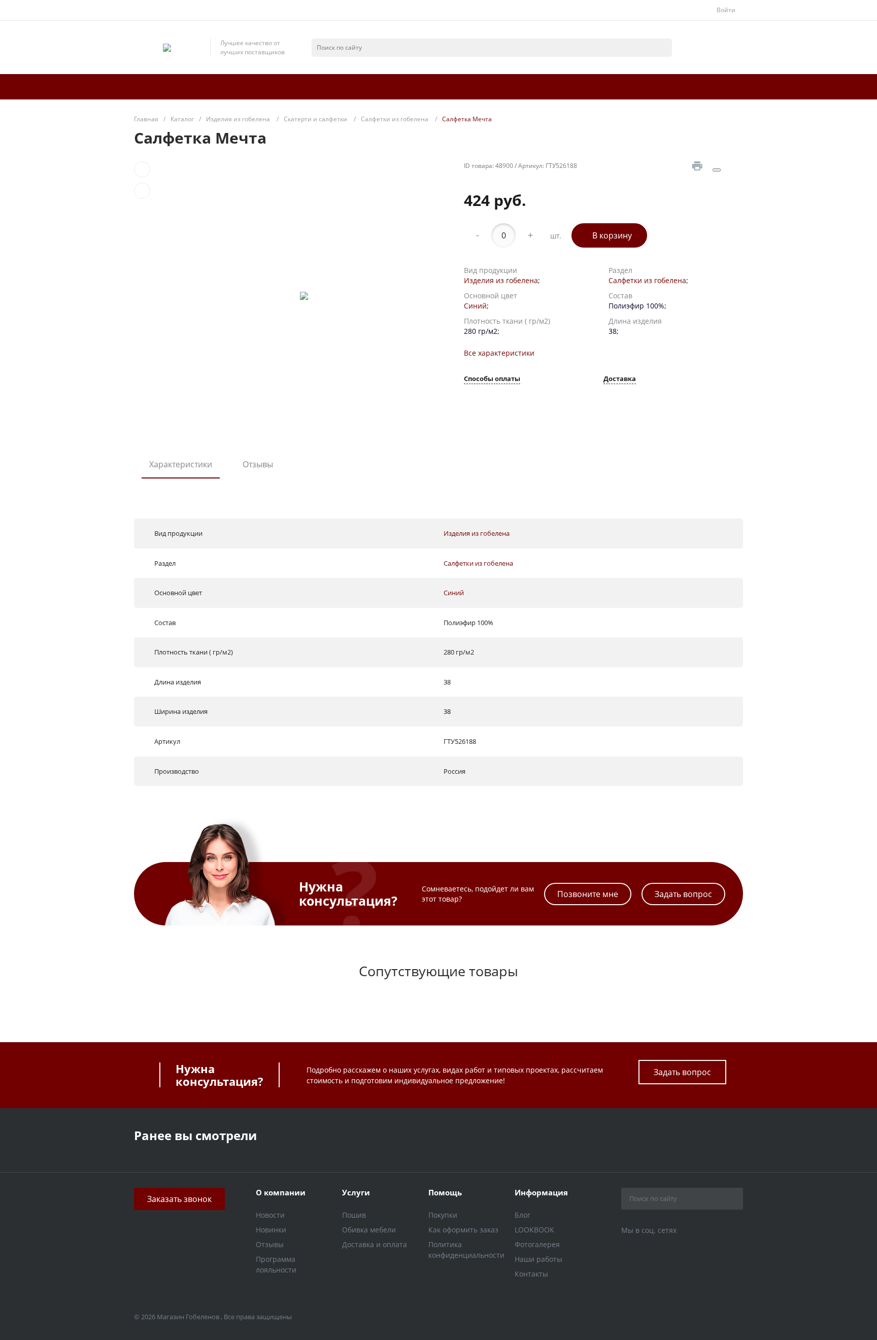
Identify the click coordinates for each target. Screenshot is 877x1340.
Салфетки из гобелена (647, 280)
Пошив (354, 1215)
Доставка (619, 379)
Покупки (442, 1215)
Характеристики (180, 464)
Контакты (531, 1274)
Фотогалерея (537, 1244)
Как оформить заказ (463, 1229)
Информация (541, 1192)
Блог (522, 1215)
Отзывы (258, 464)
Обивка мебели (369, 1229)
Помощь (445, 1192)
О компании (281, 1192)
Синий (475, 306)
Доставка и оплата (374, 1244)
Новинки (271, 1229)
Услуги (356, 1192)
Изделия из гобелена (501, 280)
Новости (270, 1215)
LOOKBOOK (534, 1229)
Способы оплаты (492, 379)
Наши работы (538, 1259)
